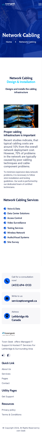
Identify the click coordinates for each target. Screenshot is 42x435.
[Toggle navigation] (40, 4)
